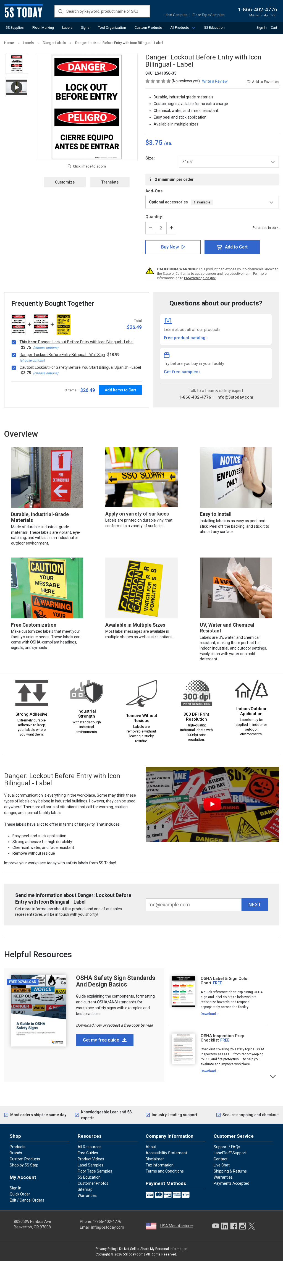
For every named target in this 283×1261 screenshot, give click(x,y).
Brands (16, 1153)
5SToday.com (133, 1254)
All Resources (89, 1147)
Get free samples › (182, 371)
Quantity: (154, 216)
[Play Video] (17, 87)
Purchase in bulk (266, 228)
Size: (150, 158)
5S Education (214, 28)
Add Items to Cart (120, 390)
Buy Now (170, 247)
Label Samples (175, 15)
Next (273, 1076)
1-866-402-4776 (257, 9)
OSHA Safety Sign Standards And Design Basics (115, 981)
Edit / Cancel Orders (27, 1200)
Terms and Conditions (165, 1171)
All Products (179, 28)
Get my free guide (101, 1040)
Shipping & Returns (230, 1171)
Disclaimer (155, 1159)
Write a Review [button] (215, 81)
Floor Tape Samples (208, 15)
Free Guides (88, 1153)
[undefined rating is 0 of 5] (158, 81)
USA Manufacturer (176, 1226)
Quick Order (20, 1194)
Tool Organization (112, 28)
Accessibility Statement (166, 1153)
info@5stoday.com (234, 397)
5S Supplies (15, 28)
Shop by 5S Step (24, 1165)
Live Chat (222, 1165)
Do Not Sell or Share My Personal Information (153, 1249)
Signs (85, 28)
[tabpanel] (217, 996)
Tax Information (160, 1165)
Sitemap (85, 1189)
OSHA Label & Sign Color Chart (225, 981)
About (151, 1147)
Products (17, 1147)
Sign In (261, 28)
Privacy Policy (106, 1249)
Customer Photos (93, 1183)
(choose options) (45, 348)
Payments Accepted (231, 1183)
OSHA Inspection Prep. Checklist (223, 1038)
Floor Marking (43, 28)
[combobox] (102, 11)
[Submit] (60, 11)
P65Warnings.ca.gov (200, 278)
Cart (274, 28)
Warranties (87, 1195)
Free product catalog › (186, 337)
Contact (220, 1159)
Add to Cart (236, 247)
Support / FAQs (227, 1147)
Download (208, 1014)
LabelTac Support (230, 1152)
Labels (67, 28)
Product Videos (91, 1159)
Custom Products (148, 28)
